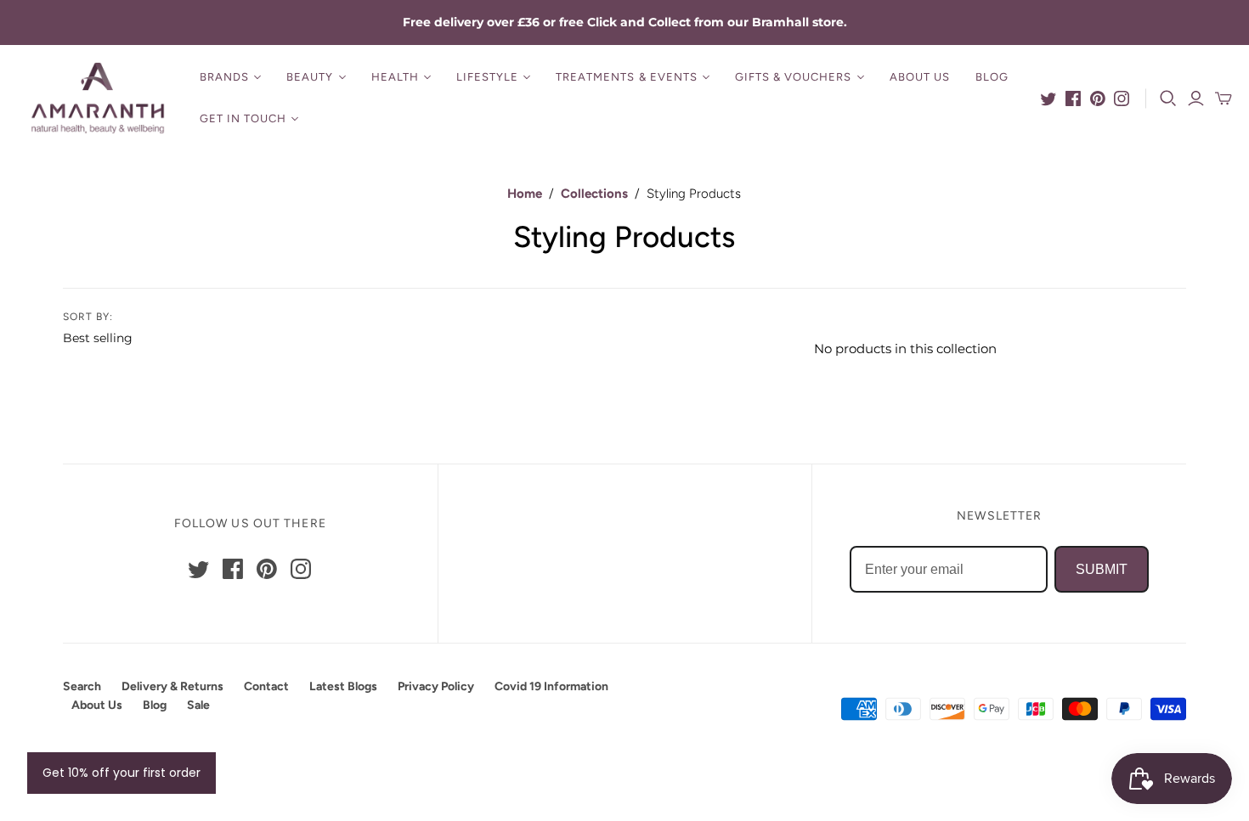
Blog (992, 76)
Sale (198, 705)
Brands (224, 76)
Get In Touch (243, 118)
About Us (920, 76)
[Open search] (1168, 98)
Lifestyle (487, 76)
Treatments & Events (627, 76)
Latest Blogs (343, 686)
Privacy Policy (436, 686)
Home (524, 193)
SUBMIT (1101, 569)
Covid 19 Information (551, 686)
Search (82, 686)
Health (395, 76)
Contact (266, 686)
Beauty (309, 76)
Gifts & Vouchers (793, 76)
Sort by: (88, 317)
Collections (594, 193)
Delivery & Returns (172, 686)
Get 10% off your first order (121, 772)
